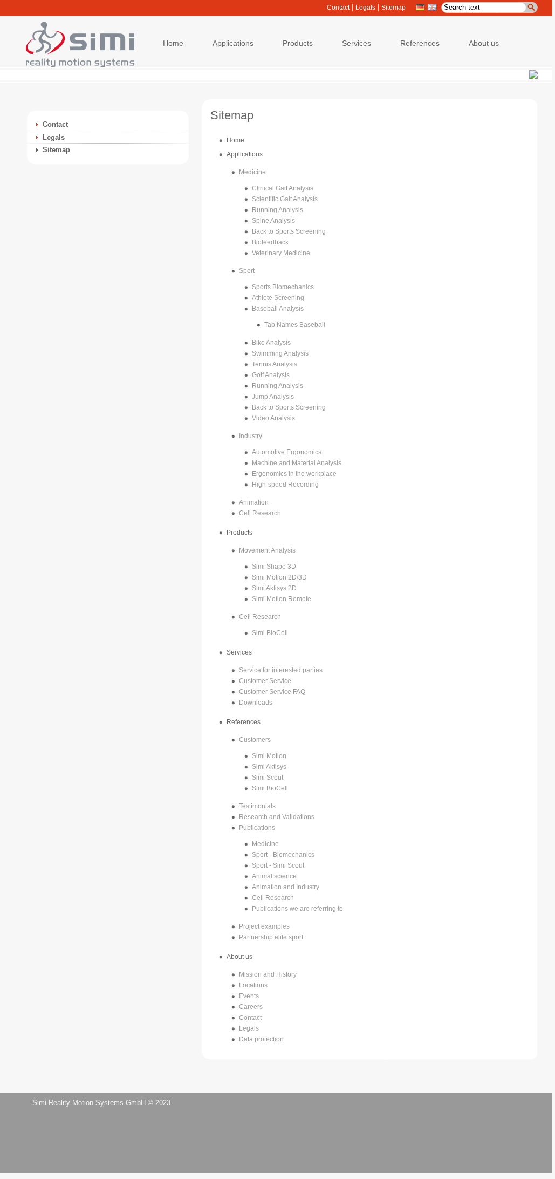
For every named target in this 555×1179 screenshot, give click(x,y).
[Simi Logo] (75, 65)
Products (239, 532)
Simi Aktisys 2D (274, 588)
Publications (257, 828)
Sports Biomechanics (283, 287)
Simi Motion (269, 756)
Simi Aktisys (269, 767)
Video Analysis (273, 418)
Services (239, 652)
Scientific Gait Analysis (285, 199)
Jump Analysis (273, 396)
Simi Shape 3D (274, 566)
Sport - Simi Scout (278, 865)
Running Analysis (277, 210)
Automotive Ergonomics (286, 452)
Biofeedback (270, 242)
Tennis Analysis (274, 364)
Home (235, 140)
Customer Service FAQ (272, 692)
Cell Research (260, 513)
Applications (245, 154)
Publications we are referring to (297, 908)
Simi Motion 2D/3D (279, 577)
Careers (251, 1007)
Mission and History (268, 974)
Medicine (252, 172)
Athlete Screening (278, 298)
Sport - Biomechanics (283, 854)
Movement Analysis (267, 550)
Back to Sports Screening (289, 231)
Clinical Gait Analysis (282, 188)
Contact (338, 7)
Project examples (264, 926)
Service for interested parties (281, 670)
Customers (255, 740)
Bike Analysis (271, 342)
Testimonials (257, 806)
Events (249, 996)
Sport (247, 271)
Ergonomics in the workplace (294, 474)
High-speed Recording (285, 484)
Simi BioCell (270, 633)
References (244, 722)
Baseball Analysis (278, 308)
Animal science (274, 876)
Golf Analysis (271, 375)
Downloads (255, 702)
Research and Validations (276, 817)
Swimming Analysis (280, 353)
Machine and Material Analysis (296, 463)
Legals (365, 7)
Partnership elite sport (271, 937)
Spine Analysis (273, 220)
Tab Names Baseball (294, 325)
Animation (254, 502)
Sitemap (393, 7)
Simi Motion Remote (281, 599)
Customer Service (265, 681)
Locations (253, 985)
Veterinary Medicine (281, 253)
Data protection (261, 1039)
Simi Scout (267, 777)
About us (239, 956)
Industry (250, 436)
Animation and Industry (285, 887)
